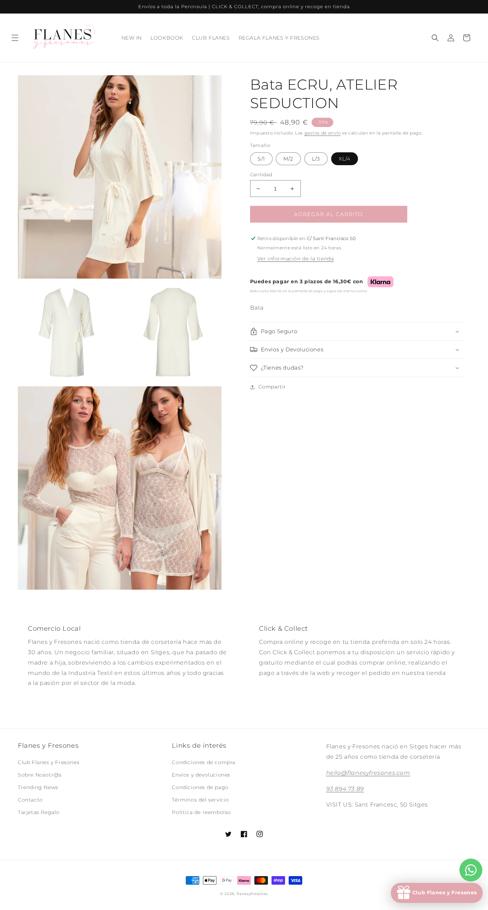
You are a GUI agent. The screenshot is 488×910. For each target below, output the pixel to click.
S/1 (261, 159)
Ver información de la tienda (295, 258)
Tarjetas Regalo (39, 812)
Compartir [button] (272, 386)
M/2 (288, 159)
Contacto (30, 800)
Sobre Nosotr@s (39, 775)
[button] (15, 38)
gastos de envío (322, 133)
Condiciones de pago (200, 787)
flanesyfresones (252, 893)
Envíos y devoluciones (201, 775)
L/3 (316, 159)
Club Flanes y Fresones (48, 762)
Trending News (38, 787)
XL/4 (344, 159)
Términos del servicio (200, 800)
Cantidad (261, 174)
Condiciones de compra (203, 762)
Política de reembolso (201, 812)
